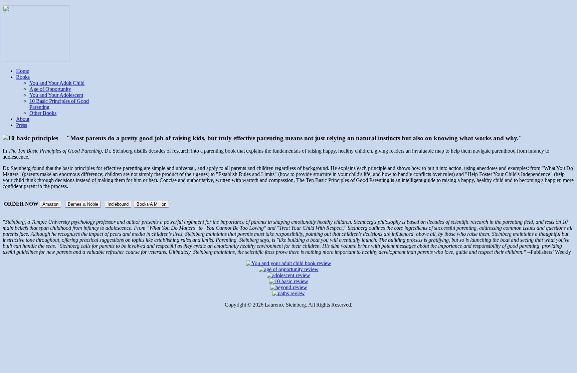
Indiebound (118, 204)
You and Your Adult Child (56, 83)
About (22, 119)
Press (21, 125)
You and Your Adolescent (56, 95)
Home (22, 71)
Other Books (42, 113)
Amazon (50, 204)
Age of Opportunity (50, 89)
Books (23, 77)
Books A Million (151, 204)
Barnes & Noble (83, 204)
